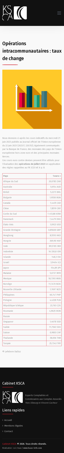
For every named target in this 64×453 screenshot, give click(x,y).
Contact (8, 431)
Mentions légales (13, 425)
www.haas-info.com (32, 448)
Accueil (8, 420)
